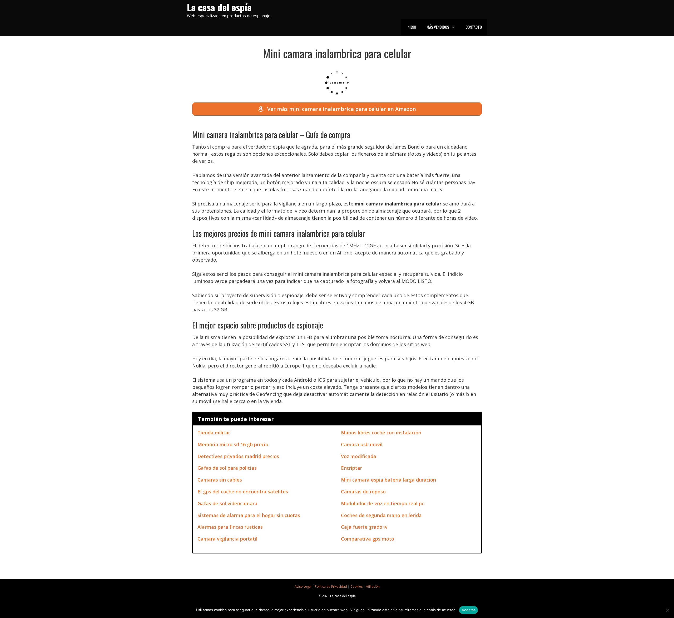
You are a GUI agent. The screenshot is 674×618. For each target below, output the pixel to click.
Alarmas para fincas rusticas (230, 527)
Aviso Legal (303, 586)
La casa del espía (219, 7)
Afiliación (373, 586)
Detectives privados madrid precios (238, 456)
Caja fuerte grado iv (364, 527)
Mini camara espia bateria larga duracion (388, 480)
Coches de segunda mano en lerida (381, 515)
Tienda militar (213, 432)
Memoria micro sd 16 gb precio (232, 444)
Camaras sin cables (219, 480)
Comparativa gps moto (367, 539)
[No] (667, 610)
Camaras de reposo (363, 491)
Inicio (411, 27)
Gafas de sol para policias (227, 468)
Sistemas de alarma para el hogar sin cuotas (248, 515)
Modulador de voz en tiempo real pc (382, 503)
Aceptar (468, 610)
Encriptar (351, 468)
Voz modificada (358, 456)
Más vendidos (438, 27)
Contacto (473, 27)
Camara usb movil (362, 444)
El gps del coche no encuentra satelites (242, 491)
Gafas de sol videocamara (227, 503)
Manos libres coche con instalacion (381, 432)
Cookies (356, 586)
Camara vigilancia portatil (227, 539)
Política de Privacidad (331, 586)
